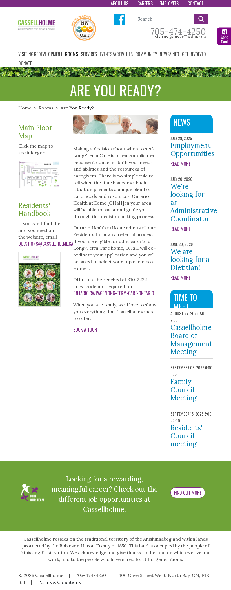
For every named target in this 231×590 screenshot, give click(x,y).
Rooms (72, 54)
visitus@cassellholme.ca (180, 37)
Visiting (26, 54)
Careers (145, 3)
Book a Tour (85, 329)
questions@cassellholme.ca (45, 243)
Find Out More (187, 492)
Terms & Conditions (59, 582)
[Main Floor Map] (39, 173)
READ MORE (191, 163)
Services (89, 54)
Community (147, 54)
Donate (25, 63)
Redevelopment (49, 54)
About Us (120, 3)
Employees (169, 3)
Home (25, 108)
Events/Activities (117, 54)
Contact (196, 3)
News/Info (170, 54)
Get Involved (194, 54)
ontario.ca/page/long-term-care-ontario (113, 293)
